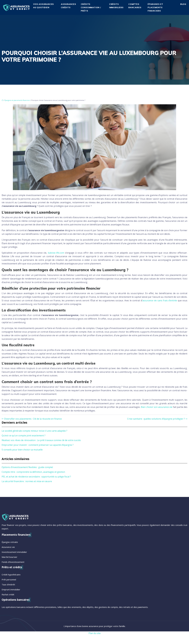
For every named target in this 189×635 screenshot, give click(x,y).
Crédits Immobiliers (116, 6)
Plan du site (95, 633)
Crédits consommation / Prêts (91, 7)
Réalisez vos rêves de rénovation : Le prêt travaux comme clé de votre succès (41, 440)
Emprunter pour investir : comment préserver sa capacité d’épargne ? (37, 444)
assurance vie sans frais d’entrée (159, 300)
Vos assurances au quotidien (43, 6)
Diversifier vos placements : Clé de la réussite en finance (33, 418)
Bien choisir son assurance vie (156, 407)
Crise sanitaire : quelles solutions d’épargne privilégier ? (156, 418)
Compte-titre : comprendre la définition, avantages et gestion (33, 471)
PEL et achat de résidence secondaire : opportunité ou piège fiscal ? (36, 476)
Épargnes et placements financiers (155, 7)
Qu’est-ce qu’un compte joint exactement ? (23, 435)
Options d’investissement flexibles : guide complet (27, 467)
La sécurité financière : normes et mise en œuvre (27, 481)
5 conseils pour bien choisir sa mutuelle (22, 449)
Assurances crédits (68, 6)
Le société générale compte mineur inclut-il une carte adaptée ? (34, 430)
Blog (183, 4)
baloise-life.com (56, 252)
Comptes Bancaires (134, 6)
